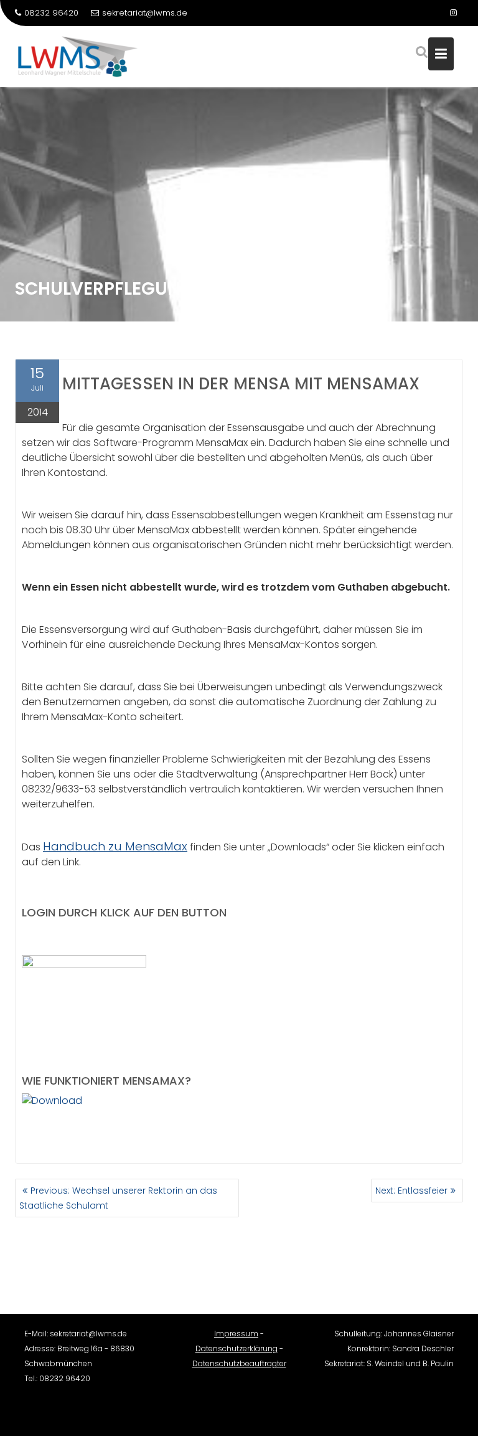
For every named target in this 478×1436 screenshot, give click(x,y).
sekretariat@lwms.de (144, 13)
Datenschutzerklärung (236, 1348)
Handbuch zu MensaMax (115, 846)
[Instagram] (453, 13)
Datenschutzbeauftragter (239, 1363)
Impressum (236, 1333)
